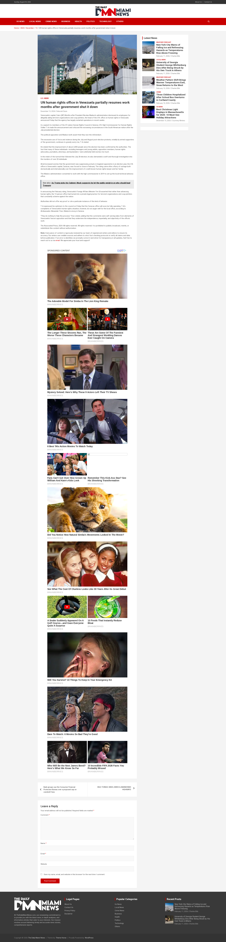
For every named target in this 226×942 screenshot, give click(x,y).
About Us (198, 2)
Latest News (150, 38)
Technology (105, 21)
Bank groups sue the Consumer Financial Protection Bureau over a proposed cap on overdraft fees (60, 789)
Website (44, 864)
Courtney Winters (178, 121)
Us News (20, 21)
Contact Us (208, 2)
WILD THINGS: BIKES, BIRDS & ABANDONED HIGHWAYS (114, 788)
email (58, 240)
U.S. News (45, 98)
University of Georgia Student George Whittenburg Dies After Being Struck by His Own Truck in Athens (171, 66)
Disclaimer (69, 914)
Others (119, 21)
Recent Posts (174, 899)
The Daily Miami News (36, 938)
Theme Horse (61, 938)
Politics (91, 21)
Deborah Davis (61, 111)
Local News (35, 21)
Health (78, 21)
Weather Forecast (163, 42)
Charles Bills (175, 56)
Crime (158, 92)
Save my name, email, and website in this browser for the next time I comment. (74, 874)
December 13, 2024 (48, 111)
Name (43, 843)
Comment (45, 815)
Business (65, 21)
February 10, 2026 (163, 88)
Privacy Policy (70, 911)
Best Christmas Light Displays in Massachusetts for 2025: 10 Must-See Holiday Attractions (170, 113)
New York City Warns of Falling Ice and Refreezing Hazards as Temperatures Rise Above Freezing (169, 48)
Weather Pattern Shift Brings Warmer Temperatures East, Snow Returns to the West (171, 83)
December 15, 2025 (163, 121)
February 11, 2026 (163, 56)
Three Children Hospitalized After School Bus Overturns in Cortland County (170, 97)
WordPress (89, 938)
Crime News (51, 21)
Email (43, 854)
